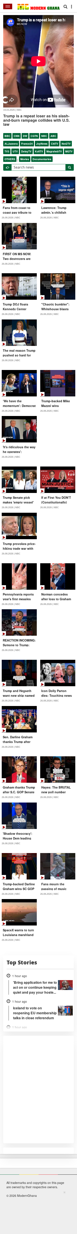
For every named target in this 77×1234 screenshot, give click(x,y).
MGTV (69, 151)
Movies (24, 159)
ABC (53, 136)
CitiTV (54, 144)
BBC (7, 136)
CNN (16, 136)
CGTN (34, 136)
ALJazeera (11, 144)
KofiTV (39, 151)
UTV (15, 151)
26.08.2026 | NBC (11, 217)
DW (25, 136)
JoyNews (41, 144)
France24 (27, 144)
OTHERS (9, 159)
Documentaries (42, 159)
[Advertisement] (37, 1211)
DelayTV (26, 151)
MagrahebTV (54, 151)
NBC (44, 136)
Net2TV (66, 144)
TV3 (6, 151)
